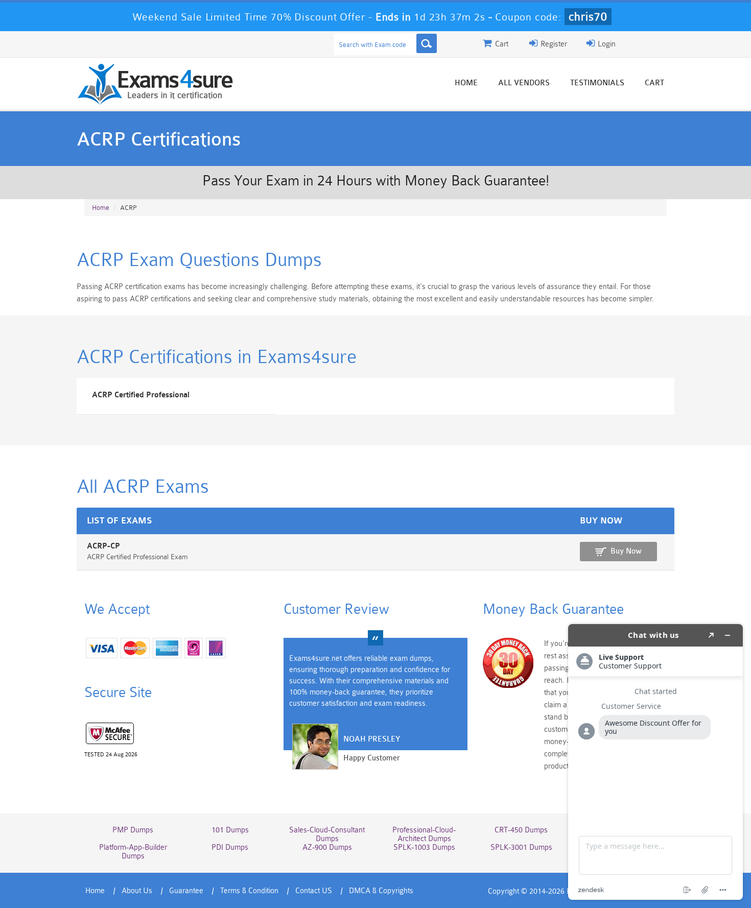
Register (552, 44)
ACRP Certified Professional (141, 395)
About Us (137, 891)
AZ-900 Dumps (327, 847)
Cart (654, 83)
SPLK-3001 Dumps (521, 847)
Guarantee (186, 891)
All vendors (524, 83)
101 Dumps (230, 830)
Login (606, 44)
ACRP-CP (103, 546)
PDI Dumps (230, 847)
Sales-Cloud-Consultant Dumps (327, 834)
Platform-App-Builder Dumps (133, 852)
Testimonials (597, 83)
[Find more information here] (655, 762)
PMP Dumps (132, 830)
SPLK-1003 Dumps (424, 847)
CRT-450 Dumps (521, 830)
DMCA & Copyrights (381, 891)
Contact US (313, 891)
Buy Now (626, 551)
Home (466, 83)
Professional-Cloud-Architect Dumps (424, 834)
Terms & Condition (249, 891)
